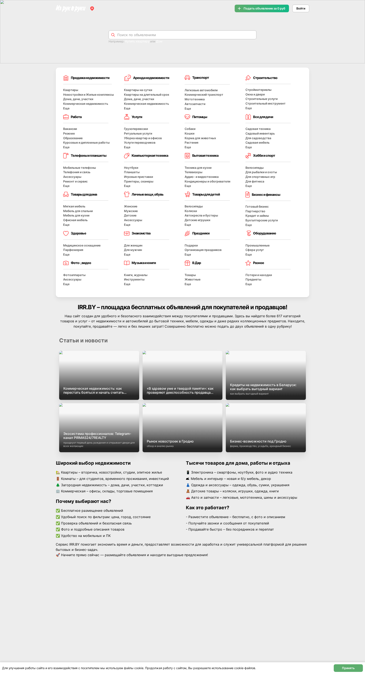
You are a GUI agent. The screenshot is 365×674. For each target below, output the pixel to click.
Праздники (201, 233)
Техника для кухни (198, 167)
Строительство (265, 78)
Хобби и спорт (264, 155)
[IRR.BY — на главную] (71, 8)
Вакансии (70, 129)
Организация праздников (203, 250)
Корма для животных (200, 138)
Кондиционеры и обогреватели (207, 181)
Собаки (190, 129)
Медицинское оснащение (82, 245)
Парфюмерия (73, 250)
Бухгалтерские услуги (261, 220)
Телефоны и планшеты (88, 155)
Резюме (69, 133)
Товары (190, 275)
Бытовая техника (205, 155)
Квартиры (70, 90)
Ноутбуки (131, 167)
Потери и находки (258, 275)
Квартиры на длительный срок (146, 94)
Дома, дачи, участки (78, 99)
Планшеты (132, 172)
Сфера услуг (254, 250)
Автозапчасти (195, 104)
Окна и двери (255, 94)
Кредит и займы (257, 215)
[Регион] (92, 8)
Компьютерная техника (150, 155)
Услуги (137, 117)
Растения (191, 142)
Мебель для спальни (78, 211)
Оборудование (264, 233)
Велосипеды (254, 167)
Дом (159, 41)
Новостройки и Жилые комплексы (88, 94)
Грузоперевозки (136, 129)
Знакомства (141, 233)
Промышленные (257, 245)
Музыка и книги (144, 263)
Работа (76, 117)
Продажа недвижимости (90, 78)
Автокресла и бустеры (201, 215)
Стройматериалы (258, 89)
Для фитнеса (254, 181)
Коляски (191, 211)
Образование (73, 138)
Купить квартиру (137, 41)
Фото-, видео (81, 263)
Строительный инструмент (265, 103)
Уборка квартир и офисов (143, 138)
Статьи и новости (83, 340)
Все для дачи (263, 117)
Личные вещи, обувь (147, 194)
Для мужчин (133, 250)
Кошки (189, 133)
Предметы (253, 279)
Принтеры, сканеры (138, 181)
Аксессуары (72, 176)
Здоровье (78, 233)
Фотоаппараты (74, 275)
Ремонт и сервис (75, 181)
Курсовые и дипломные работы (86, 142)
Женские (130, 206)
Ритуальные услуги (138, 133)
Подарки (191, 245)
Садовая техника (258, 129)
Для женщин (133, 245)
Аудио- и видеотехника (202, 176)
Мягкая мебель (74, 206)
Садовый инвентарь (260, 133)
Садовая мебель (257, 142)
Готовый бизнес (257, 206)
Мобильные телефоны (79, 167)
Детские (130, 215)
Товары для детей (206, 194)
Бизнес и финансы (266, 194)
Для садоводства (258, 138)
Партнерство (255, 211)
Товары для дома (84, 194)
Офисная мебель (75, 220)
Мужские (131, 211)
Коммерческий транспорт (204, 94)
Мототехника (195, 99)
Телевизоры (193, 172)
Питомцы (199, 117)
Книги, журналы (135, 275)
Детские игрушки (197, 220)
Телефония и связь (76, 172)
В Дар (196, 263)
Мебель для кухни (76, 215)
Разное (258, 263)
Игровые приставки (138, 176)
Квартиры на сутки (138, 90)
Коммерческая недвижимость (85, 103)
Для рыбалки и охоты (261, 172)
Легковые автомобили (201, 90)
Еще (66, 108)
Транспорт (200, 77)
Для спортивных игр (260, 176)
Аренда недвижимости (151, 78)
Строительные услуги (261, 99)
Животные (192, 279)
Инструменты (134, 279)
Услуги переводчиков (139, 142)
